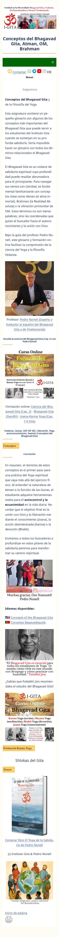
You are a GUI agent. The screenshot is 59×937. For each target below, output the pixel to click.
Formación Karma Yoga (17, 748)
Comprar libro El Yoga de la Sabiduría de (29, 842)
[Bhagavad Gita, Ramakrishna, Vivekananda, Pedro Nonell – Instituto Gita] (29, 28)
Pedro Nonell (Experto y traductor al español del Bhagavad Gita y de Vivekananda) (29, 324)
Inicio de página (16, 913)
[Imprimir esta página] (9, 922)
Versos (7, 769)
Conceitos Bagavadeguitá (28, 622)
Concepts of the (32, 617)
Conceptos (9, 446)
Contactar (19, 72)
